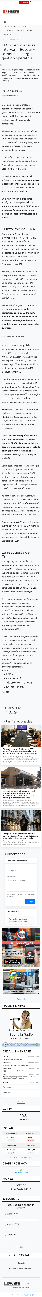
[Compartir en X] (10, 712)
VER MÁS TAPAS (21, 1172)
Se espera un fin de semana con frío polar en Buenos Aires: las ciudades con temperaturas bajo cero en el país (20, 836)
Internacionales (24, 30)
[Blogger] (39, 2)
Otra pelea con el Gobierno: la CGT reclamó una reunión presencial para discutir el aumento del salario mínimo (20, 751)
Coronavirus (9, 27)
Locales (7, 34)
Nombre (9, 867)
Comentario (11, 876)
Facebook (21, 999)
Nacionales (8, 30)
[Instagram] (35, 2)
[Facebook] (31, 2)
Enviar (30, 902)
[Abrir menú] (4, 22)
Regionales (24, 27)
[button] (17, 2)
